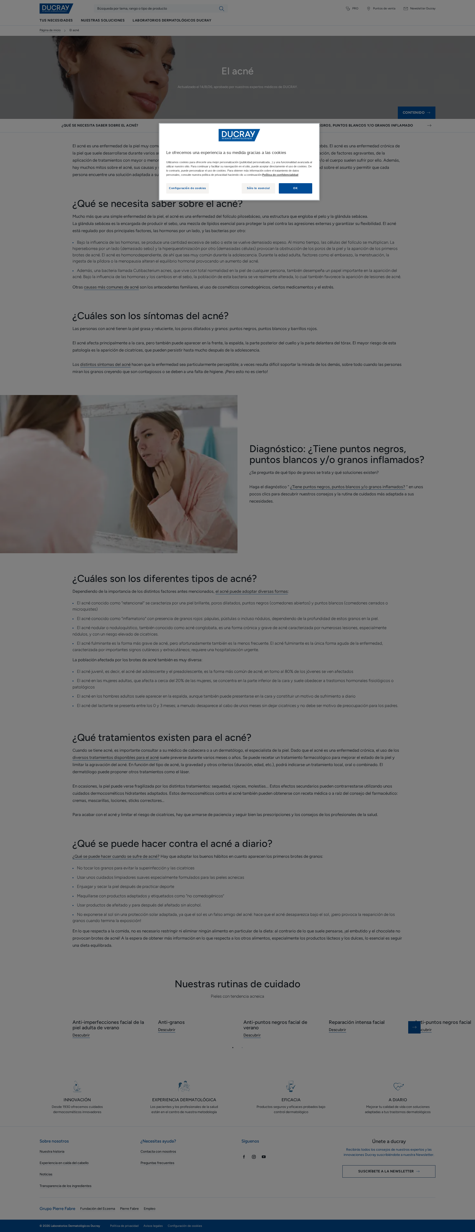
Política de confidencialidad (280, 174)
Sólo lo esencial (258, 188)
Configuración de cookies (187, 188)
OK (295, 188)
